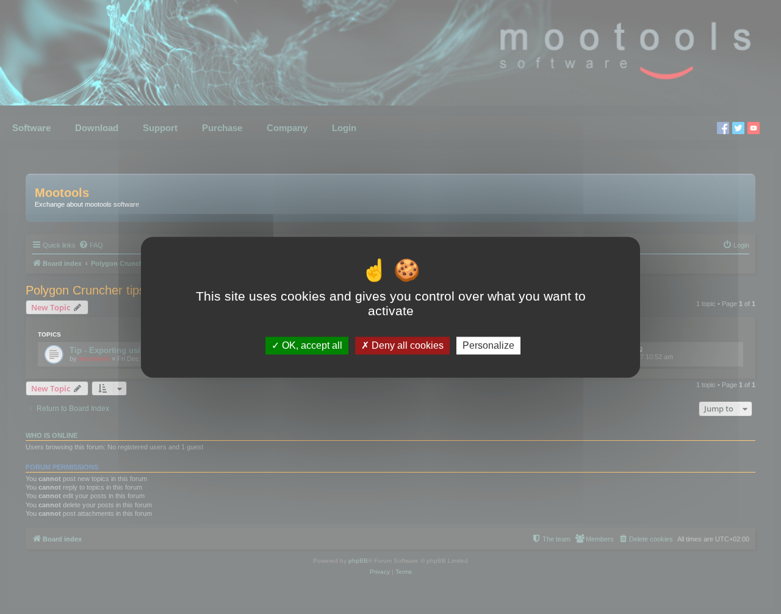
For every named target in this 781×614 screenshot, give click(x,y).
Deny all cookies (406, 345)
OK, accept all (310, 345)
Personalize (488, 345)
